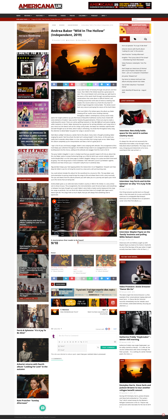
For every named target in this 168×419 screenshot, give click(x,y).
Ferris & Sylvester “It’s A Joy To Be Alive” (32, 200)
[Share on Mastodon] (96, 84)
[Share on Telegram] (102, 84)
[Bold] (59, 342)
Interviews (52, 16)
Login (115, 329)
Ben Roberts (71, 40)
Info (103, 16)
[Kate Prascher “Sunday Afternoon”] (33, 242)
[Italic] (62, 342)
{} (83, 342)
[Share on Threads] (114, 84)
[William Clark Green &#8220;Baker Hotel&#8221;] (84, 260)
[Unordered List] (73, 342)
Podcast (94, 16)
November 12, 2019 (59, 40)
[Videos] (135, 272)
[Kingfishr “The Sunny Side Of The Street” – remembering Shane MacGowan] (33, 266)
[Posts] (124, 39)
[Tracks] (135, 323)
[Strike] (67, 342)
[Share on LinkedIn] (66, 84)
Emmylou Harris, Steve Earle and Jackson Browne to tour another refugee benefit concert (135, 388)
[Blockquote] (75, 342)
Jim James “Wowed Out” (129, 76)
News (18, 16)
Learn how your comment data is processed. (91, 354)
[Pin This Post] (72, 84)
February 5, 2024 (126, 292)
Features (39, 16)
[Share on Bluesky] (108, 84)
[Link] (81, 342)
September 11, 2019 (127, 393)
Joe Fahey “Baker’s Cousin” (104, 267)
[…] (140, 150)
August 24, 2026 (125, 138)
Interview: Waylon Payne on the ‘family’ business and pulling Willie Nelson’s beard (134, 234)
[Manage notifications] (163, 414)
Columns (82, 16)
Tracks (72, 16)
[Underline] (64, 342)
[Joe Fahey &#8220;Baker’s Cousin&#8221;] (106, 260)
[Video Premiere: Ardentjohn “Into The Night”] (33, 290)
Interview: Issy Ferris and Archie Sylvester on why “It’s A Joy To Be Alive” (135, 184)
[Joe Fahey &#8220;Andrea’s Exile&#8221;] (61, 260)
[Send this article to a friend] (78, 84)
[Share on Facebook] (54, 84)
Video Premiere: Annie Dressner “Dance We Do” (134, 287)
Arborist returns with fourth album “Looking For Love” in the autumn (32, 222)
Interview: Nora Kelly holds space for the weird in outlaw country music (133, 133)
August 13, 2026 (125, 240)
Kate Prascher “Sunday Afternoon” (29, 247)
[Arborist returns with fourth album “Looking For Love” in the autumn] (33, 219)
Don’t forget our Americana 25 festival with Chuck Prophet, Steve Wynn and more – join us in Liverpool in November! (135, 71)
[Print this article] (84, 84)
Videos (63, 16)
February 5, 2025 (126, 342)
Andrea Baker (60, 284)
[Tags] (135, 39)
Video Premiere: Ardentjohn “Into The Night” (33, 295)
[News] (135, 371)
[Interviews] (135, 116)
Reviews (27, 16)
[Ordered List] (70, 342)
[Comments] (145, 39)
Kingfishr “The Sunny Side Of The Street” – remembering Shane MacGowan (32, 270)
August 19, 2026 (125, 189)
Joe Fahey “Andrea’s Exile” (59, 267)
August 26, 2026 (35, 203)
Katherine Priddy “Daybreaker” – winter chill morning (135, 338)
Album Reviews (82, 40)
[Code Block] (78, 342)
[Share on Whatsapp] (90, 84)
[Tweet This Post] (60, 84)
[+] (86, 342)
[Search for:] (141, 19)
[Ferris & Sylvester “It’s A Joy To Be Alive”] (33, 195)
